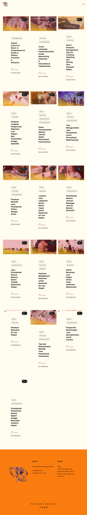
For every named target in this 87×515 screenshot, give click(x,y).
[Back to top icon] (43, 501)
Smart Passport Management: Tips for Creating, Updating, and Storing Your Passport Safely (72, 57)
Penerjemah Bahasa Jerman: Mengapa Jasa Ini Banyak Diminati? (71, 203)
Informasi (43, 38)
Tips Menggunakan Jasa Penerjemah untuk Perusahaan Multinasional (72, 132)
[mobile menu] (83, 4)
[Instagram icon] (47, 507)
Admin (16, 70)
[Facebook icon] (40, 507)
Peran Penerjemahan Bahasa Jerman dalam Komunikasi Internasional (45, 134)
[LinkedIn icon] (44, 507)
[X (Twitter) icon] (42, 507)
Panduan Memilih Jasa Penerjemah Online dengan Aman (16, 206)
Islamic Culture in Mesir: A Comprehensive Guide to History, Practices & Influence (18, 53)
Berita (69, 36)
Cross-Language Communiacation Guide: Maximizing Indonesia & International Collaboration (46, 56)
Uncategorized (17, 38)
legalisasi (43, 191)
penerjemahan (44, 119)
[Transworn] (5, 4)
